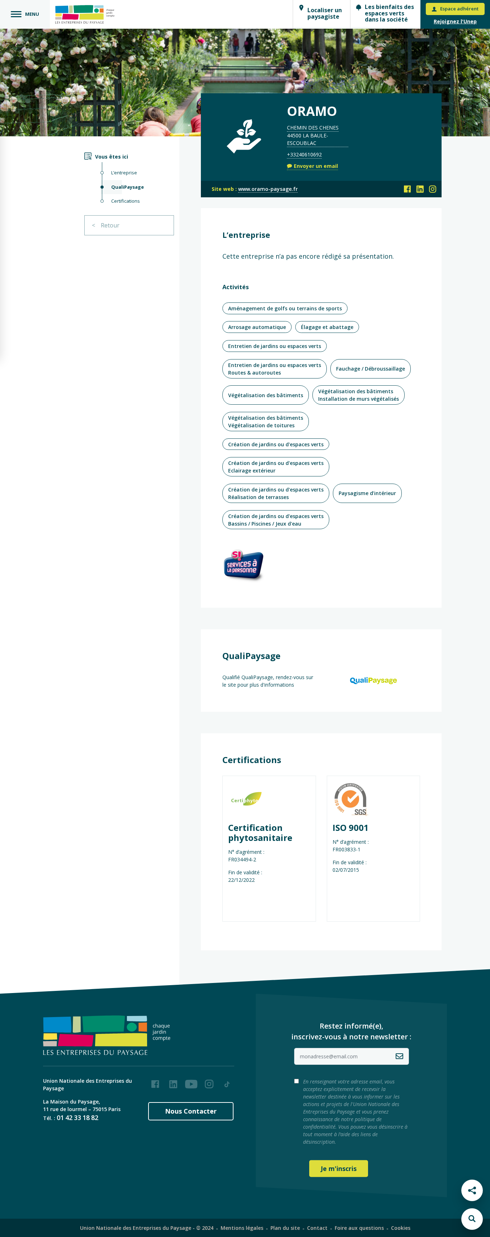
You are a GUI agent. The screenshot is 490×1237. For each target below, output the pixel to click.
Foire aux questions (359, 1227)
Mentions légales (242, 1227)
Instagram (209, 1081)
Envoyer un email (316, 166)
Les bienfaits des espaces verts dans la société (389, 13)
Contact (317, 1227)
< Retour (105, 225)
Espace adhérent (459, 8)
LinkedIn (173, 1081)
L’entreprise (124, 172)
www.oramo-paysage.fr (268, 188)
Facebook (155, 1081)
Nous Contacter (191, 1111)
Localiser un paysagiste (324, 13)
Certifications (125, 201)
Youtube (191, 1081)
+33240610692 (304, 154)
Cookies (400, 1227)
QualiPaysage (127, 187)
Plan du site (285, 1227)
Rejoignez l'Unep (455, 21)
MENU (32, 14)
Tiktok (227, 1081)
